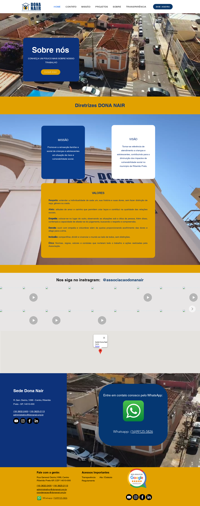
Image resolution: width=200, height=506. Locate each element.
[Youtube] (16, 421)
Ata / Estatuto (105, 477)
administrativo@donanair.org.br (28, 415)
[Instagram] (23, 421)
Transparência (89, 477)
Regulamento (88, 480)
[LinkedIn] (36, 421)
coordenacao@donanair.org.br (51, 492)
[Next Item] (192, 309)
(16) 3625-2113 (37, 411)
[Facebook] (30, 421)
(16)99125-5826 (141, 431)
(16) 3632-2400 (20, 411)
